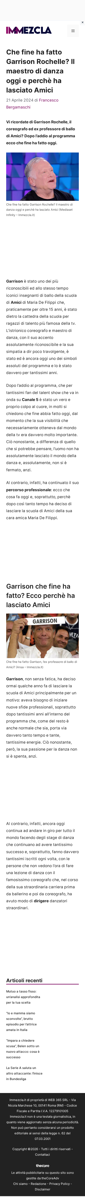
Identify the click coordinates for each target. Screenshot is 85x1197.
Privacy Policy (59, 1184)
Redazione (38, 1184)
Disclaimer (42, 1189)
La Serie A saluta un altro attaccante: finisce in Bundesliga (24, 1073)
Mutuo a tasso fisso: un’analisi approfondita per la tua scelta (23, 996)
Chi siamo (20, 1184)
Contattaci (42, 1155)
